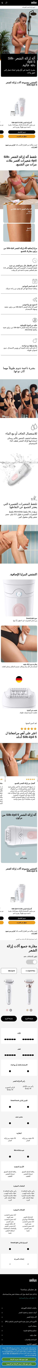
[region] (19, 115)
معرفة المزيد (29, 1018)
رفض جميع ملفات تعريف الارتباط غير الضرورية (19, 1364)
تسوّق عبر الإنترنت (22, 136)
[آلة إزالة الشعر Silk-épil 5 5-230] (21, 106)
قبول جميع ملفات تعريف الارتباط (19, 1359)
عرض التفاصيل (22, 132)
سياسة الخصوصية (9, 1351)
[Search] (6, 3)
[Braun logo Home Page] (34, 2)
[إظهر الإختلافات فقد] (31, 962)
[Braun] (34, 2)
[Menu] (2, 3)
